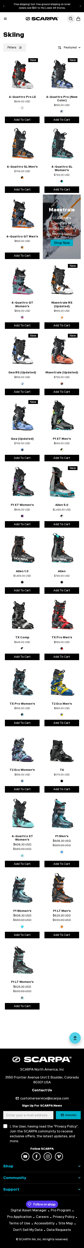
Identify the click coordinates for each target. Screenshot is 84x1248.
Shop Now (62, 243)
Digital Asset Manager (29, 1210)
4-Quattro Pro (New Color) (61, 98)
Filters (11, 47)
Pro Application (19, 1217)
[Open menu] (5, 18)
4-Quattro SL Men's (22, 166)
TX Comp (22, 637)
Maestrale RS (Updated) (61, 304)
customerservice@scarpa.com (44, 1098)
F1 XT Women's (22, 505)
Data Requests (59, 1230)
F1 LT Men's (62, 911)
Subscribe (70, 1115)
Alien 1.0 (22, 571)
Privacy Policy (63, 1217)
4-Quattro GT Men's (22, 236)
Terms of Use (19, 1223)
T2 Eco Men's (62, 703)
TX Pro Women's (22, 703)
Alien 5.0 (61, 505)
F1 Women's (22, 911)
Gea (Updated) (22, 439)
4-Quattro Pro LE (22, 97)
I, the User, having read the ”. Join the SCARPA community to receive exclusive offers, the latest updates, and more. (44, 1133)
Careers (42, 1217)
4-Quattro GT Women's (22, 304)
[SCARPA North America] (42, 18)
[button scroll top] (75, 1040)
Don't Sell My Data (28, 1230)
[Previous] (3, 6)
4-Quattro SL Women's (61, 168)
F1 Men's (62, 836)
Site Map (66, 1223)
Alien (62, 571)
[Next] (80, 6)
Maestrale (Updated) (61, 372)
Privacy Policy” (66, 1126)
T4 (62, 770)
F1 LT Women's (22, 982)
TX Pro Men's (62, 637)
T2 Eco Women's (22, 770)
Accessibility (44, 1223)
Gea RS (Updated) (22, 372)
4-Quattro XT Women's (22, 838)
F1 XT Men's (62, 439)
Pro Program (61, 1210)
